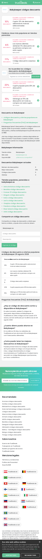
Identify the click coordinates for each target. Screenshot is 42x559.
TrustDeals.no (13, 507)
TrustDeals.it (32, 495)
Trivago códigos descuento (12, 435)
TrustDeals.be (31, 472)
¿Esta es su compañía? (24, 157)
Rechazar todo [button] (30, 555)
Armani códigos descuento (11, 417)
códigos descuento (9, 412)
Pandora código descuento (14, 206)
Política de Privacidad (9, 462)
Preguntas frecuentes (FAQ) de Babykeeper (21, 122)
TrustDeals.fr (30, 489)
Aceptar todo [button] (11, 555)
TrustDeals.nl (30, 501)
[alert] (21, 549)
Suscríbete (36, 76)
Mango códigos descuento (11, 432)
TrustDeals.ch (13, 483)
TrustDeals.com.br (14, 478)
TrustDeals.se (13, 513)
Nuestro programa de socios (12, 449)
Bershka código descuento (14, 189)
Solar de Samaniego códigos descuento (16, 409)
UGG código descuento (13, 212)
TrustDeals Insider (8, 451)
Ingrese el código (9, 245)
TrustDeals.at (12, 472)
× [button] (39, 542)
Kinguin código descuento (14, 195)
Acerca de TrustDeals (9, 443)
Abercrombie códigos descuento (14, 414)
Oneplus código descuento (14, 203)
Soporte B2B (6, 465)
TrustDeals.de (31, 483)
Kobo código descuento (13, 198)
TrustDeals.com (13, 519)
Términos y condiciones (10, 460)
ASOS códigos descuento (11, 419)
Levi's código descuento (13, 201)
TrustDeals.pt (31, 507)
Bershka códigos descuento (12, 422)
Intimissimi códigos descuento (12, 427)
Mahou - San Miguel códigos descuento (16, 430)
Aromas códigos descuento (12, 401)
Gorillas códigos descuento (12, 404)
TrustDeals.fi (12, 489)
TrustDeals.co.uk (14, 525)
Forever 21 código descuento (15, 192)
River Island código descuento (16, 209)
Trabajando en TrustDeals (11, 446)
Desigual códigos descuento (12, 424)
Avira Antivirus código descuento (17, 187)
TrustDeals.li (12, 501)
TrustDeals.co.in (13, 495)
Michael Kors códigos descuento (13, 406)
